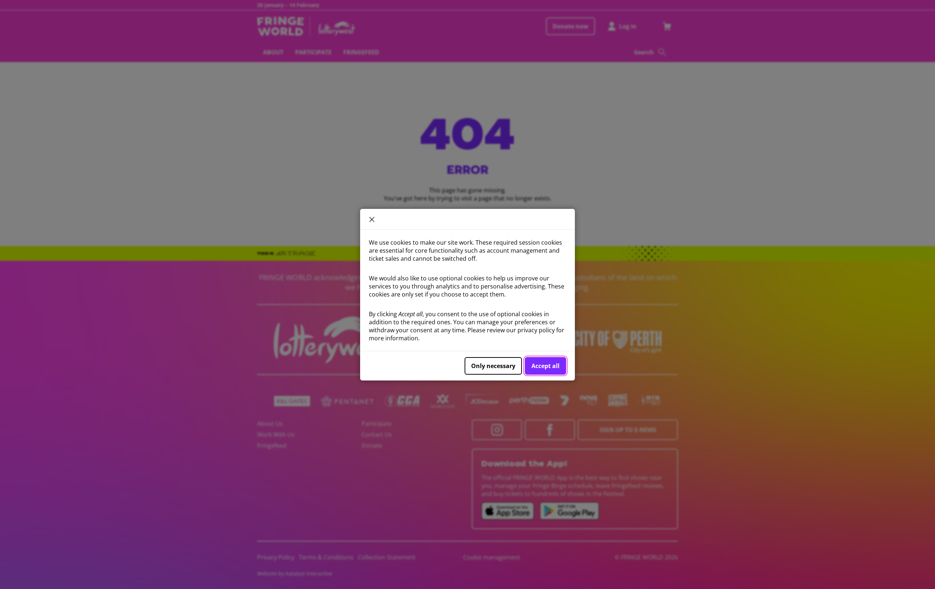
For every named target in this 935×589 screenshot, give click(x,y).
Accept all (545, 366)
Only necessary (493, 366)
